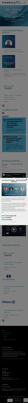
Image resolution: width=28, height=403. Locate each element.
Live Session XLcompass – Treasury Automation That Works (14, 180)
